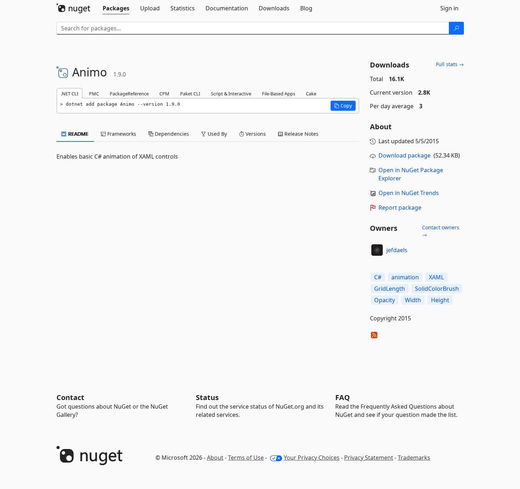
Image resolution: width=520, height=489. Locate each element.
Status (207, 397)
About (215, 457)
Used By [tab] (216, 133)
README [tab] (78, 133)
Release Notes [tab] (300, 133)
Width (413, 300)
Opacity (384, 300)
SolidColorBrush (437, 289)
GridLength (389, 289)
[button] (343, 106)
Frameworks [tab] (121, 133)
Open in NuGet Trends (408, 193)
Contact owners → (440, 231)
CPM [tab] (164, 93)
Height (440, 300)
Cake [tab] (311, 93)
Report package (399, 207)
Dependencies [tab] (171, 133)
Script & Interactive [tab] (231, 93)
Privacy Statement (368, 457)
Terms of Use (246, 457)
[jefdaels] (377, 250)
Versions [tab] (255, 133)
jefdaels (396, 250)
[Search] (456, 28)
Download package (404, 155)
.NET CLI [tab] (69, 93)
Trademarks (414, 457)
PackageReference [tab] (129, 93)
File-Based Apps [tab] (278, 93)
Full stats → (450, 64)
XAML (436, 277)
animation (405, 277)
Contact (70, 397)
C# (377, 277)
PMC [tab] (94, 93)
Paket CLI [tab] (190, 93)
